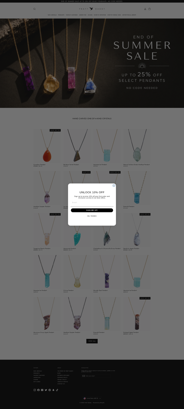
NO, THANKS (92, 216)
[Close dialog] (114, 185)
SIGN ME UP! (92, 210)
